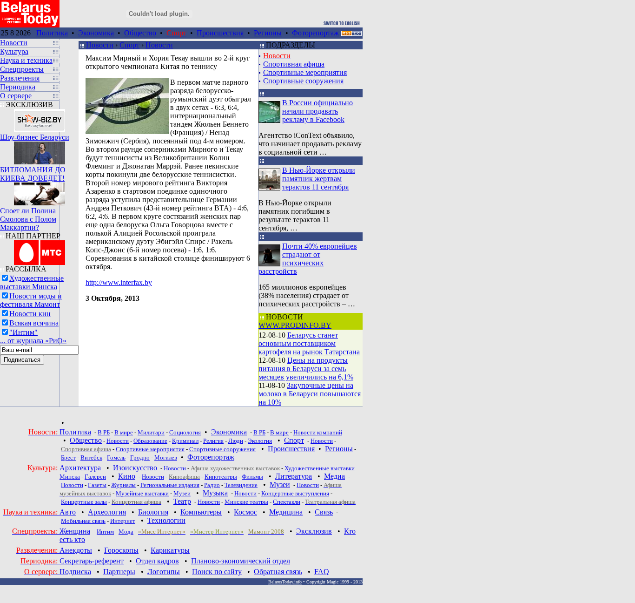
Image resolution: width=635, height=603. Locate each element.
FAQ (321, 572)
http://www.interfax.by (119, 282)
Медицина (286, 512)
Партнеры (119, 572)
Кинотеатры (221, 476)
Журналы (123, 484)
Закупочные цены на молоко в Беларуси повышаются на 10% (309, 393)
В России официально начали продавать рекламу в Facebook (317, 111)
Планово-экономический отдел (240, 561)
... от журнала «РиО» (33, 341)
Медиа (334, 476)
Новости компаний (317, 432)
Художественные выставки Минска (32, 282)
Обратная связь (278, 572)
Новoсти (209, 501)
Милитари (151, 432)
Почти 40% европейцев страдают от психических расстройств (307, 258)
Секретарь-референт (92, 561)
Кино (126, 476)
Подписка (75, 572)
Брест (68, 457)
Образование (150, 440)
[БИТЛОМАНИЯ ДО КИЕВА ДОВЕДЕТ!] (39, 151)
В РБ (104, 432)
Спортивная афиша (293, 64)
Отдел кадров (157, 561)
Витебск (91, 457)
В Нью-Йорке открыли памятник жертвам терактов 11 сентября (318, 178)
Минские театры (246, 501)
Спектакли (286, 501)
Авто (68, 512)
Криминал (185, 440)
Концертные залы (84, 501)
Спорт (129, 45)
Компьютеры (201, 512)
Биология (153, 512)
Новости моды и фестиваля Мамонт (31, 300)
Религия (213, 440)
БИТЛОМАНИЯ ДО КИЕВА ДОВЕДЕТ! (33, 174)
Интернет (122, 520)
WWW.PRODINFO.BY (294, 325)
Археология (107, 512)
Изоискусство (135, 468)
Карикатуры (170, 550)
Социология (185, 432)
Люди (235, 440)
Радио (212, 484)
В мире (123, 432)
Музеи (280, 484)
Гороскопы (121, 550)
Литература (293, 476)
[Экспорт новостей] (351, 33)
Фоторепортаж (315, 33)
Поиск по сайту (217, 572)
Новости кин (30, 314)
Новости (99, 45)
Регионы (268, 33)
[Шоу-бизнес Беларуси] (39, 118)
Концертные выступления (295, 493)
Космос (245, 512)
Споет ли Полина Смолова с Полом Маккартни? (28, 219)
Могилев (165, 457)
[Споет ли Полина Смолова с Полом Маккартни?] (39, 192)
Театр (182, 501)
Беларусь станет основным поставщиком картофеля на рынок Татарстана (309, 343)
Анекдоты (76, 550)
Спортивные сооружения (303, 81)
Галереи (95, 476)
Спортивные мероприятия (305, 72)
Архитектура (80, 468)
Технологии (166, 520)
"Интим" (23, 332)
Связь (324, 512)
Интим (105, 531)
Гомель (116, 457)
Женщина (75, 531)
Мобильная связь (83, 520)
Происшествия (220, 33)
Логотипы (163, 572)
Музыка (215, 493)
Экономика (96, 33)
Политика (52, 33)
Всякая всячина (34, 323)
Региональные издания (169, 484)
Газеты (97, 484)
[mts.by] (39, 250)
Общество (140, 33)
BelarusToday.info (285, 581)
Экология (260, 440)
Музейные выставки (142, 493)
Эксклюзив (314, 531)
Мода (126, 531)
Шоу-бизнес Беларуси (34, 137)
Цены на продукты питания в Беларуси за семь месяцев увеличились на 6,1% (305, 368)
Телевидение (241, 484)
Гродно (140, 457)
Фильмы (252, 476)
